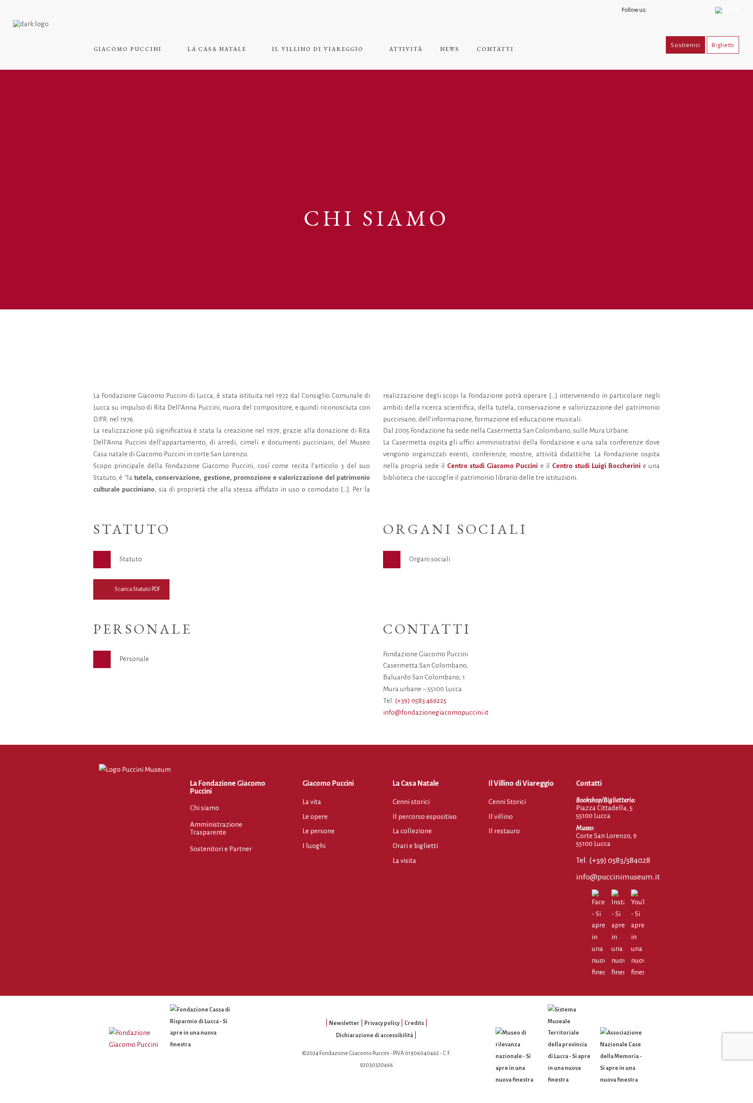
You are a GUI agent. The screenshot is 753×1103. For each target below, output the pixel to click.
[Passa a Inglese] (727, 10)
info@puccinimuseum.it (618, 876)
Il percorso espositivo (425, 816)
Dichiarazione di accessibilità (374, 1035)
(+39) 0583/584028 (619, 860)
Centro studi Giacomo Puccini (492, 465)
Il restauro (504, 831)
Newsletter (344, 1023)
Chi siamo (204, 807)
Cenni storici (411, 801)
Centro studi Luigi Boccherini (596, 465)
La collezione (412, 831)
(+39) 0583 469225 (421, 700)
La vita (311, 801)
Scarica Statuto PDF (137, 589)
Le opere (315, 816)
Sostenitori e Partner (221, 848)
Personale (134, 658)
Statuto (130, 559)
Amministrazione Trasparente (216, 828)
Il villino (500, 816)
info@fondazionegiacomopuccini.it (435, 712)
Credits (414, 1023)
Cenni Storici (507, 801)
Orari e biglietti (415, 845)
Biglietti (723, 45)
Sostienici (685, 45)
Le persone (318, 831)
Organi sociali (429, 559)
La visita (404, 860)
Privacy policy (382, 1023)
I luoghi (314, 845)
